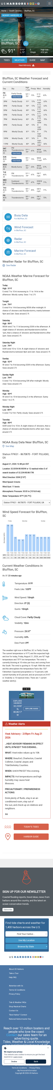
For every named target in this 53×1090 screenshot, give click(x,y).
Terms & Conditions (17, 990)
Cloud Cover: (21, 617)
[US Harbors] (20, 3)
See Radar (11, 265)
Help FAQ (12, 977)
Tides (7, 60)
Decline (14, 1062)
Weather (20, 60)
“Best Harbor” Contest (18, 1015)
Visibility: (19, 623)
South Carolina (15, 11)
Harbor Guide (31, 836)
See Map (10, 446)
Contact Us (13, 1010)
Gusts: (18, 609)
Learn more (17, 1057)
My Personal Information (27, 1070)
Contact (11, 1035)
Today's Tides (31, 826)
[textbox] (26, 934)
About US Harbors (16, 969)
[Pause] (26, 689)
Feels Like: (20, 589)
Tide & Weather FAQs (17, 1002)
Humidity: (19, 637)
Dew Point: (20, 643)
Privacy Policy (14, 994)
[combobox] (26, 934)
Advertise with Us (16, 986)
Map (42, 60)
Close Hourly (17, 97)
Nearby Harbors (10, 15)
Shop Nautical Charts (17, 1006)
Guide (32, 60)
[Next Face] (29, 689)
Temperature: (21, 583)
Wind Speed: (21, 597)
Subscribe (8, 909)
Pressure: (19, 631)
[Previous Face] (24, 689)
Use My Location (26, 940)
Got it (36, 1062)
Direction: (19, 603)
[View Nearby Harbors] (26, 43)
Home (3, 11)
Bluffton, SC (29, 11)
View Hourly (17, 153)
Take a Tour (13, 973)
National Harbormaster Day (20, 1019)
